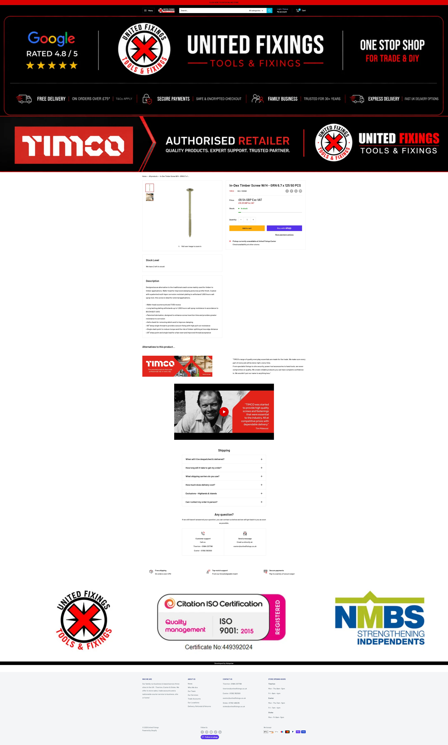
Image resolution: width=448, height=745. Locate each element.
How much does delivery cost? (200, 484)
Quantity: (233, 219)
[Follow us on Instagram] (206, 732)
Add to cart (247, 228)
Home (144, 176)
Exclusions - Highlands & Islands (201, 493)
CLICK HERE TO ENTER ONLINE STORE (224, 2)
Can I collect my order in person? (201, 502)
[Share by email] (300, 191)
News (190, 683)
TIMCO (231, 191)
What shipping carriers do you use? (202, 476)
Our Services (193, 695)
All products (153, 176)
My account (282, 11)
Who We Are (193, 687)
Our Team (192, 691)
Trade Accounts (194, 699)
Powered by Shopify (149, 730)
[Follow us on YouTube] (211, 732)
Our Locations (193, 702)
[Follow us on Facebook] (202, 732)
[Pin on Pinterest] (291, 191)
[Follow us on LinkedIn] (220, 732)
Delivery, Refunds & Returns (199, 706)
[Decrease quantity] (240, 219)
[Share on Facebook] (287, 191)
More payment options (284, 234)
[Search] (269, 10)
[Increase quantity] (253, 219)
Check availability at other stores (246, 244)
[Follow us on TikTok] (215, 732)
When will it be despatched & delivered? (205, 459)
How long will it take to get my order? (204, 467)
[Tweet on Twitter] (296, 191)
